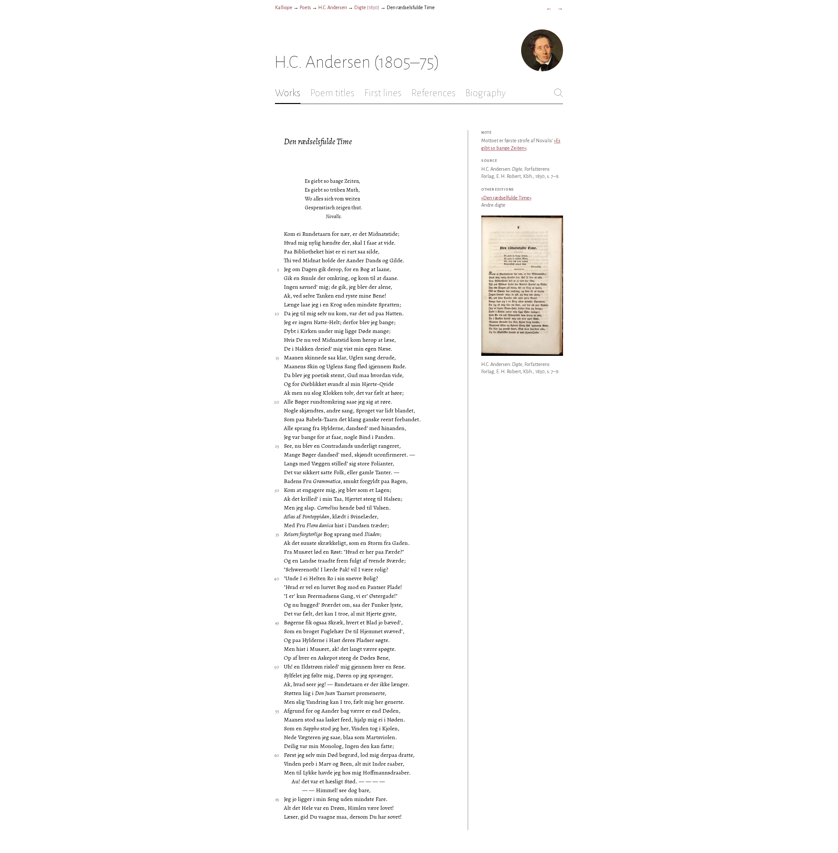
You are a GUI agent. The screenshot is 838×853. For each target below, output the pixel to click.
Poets (305, 7)
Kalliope (283, 7)
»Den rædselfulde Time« (506, 197)
